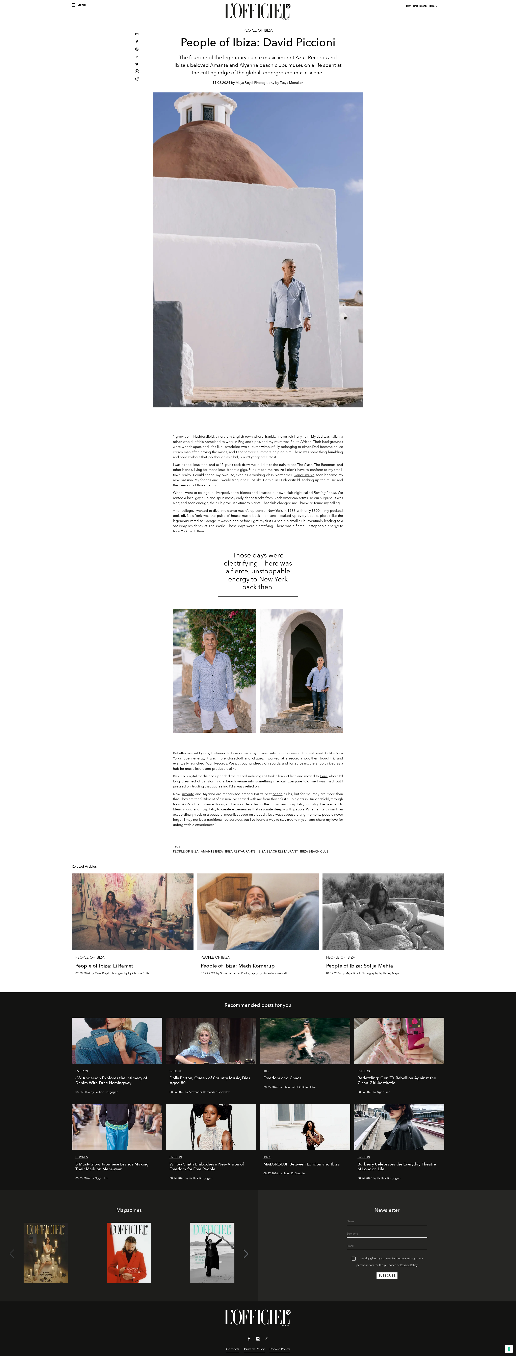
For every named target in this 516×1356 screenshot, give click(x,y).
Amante (188, 794)
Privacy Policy (409, 1265)
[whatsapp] (137, 72)
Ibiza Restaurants (240, 851)
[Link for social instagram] (258, 1339)
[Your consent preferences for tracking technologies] (509, 1349)
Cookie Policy (279, 1349)
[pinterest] (137, 49)
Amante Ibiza (212, 851)
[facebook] (137, 42)
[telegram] (137, 79)
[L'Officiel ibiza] (258, 11)
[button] (246, 1253)
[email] (137, 34)
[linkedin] (137, 57)
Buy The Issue (416, 5)
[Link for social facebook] (249, 1339)
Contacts (232, 1349)
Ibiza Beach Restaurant (278, 851)
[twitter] (137, 64)
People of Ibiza (258, 30)
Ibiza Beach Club (314, 851)
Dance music (304, 475)
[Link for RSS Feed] (267, 1339)
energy (198, 758)
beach (277, 794)
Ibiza (323, 776)
